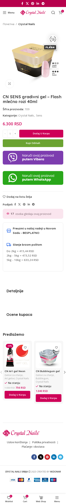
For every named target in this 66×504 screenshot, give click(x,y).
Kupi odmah (33, 143)
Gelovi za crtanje (14, 375)
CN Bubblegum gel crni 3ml (48, 372)
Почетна (8, 24)
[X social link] (27, 3)
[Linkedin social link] (37, 3)
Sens (39, 115)
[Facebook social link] (22, 3)
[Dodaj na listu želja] (25, 347)
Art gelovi (10, 378)
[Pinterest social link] (32, 3)
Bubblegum (42, 378)
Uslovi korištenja (17, 442)
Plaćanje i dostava (33, 446)
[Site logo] (33, 12)
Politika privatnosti (44, 442)
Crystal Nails (26, 24)
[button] (17, 395)
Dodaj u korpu (41, 133)
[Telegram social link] (43, 3)
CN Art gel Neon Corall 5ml (15, 372)
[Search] (53, 12)
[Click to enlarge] (10, 84)
